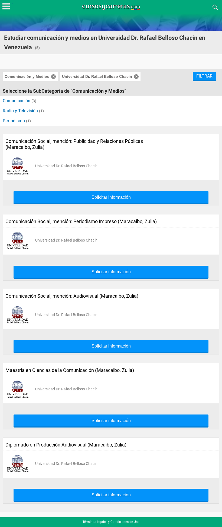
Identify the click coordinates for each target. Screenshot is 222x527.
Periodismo (14, 120)
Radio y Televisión (21, 110)
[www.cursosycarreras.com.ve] (111, 7)
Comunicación (17, 100)
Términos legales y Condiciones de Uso (111, 522)
